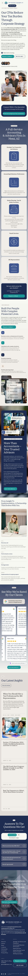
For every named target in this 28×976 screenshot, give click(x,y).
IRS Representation (18, 953)
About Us (3, 941)
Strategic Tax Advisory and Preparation (19, 942)
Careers (3, 943)
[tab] (12, 835)
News (2, 945)
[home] (13, 2)
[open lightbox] (7, 53)
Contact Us (4, 951)
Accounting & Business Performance (18, 945)
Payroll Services (17, 948)
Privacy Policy (4, 952)
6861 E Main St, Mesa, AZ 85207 (6, 961)
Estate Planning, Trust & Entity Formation (19, 951)
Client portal (4, 949)
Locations (3, 947)
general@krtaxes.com (6, 964)
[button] (2, 3)
